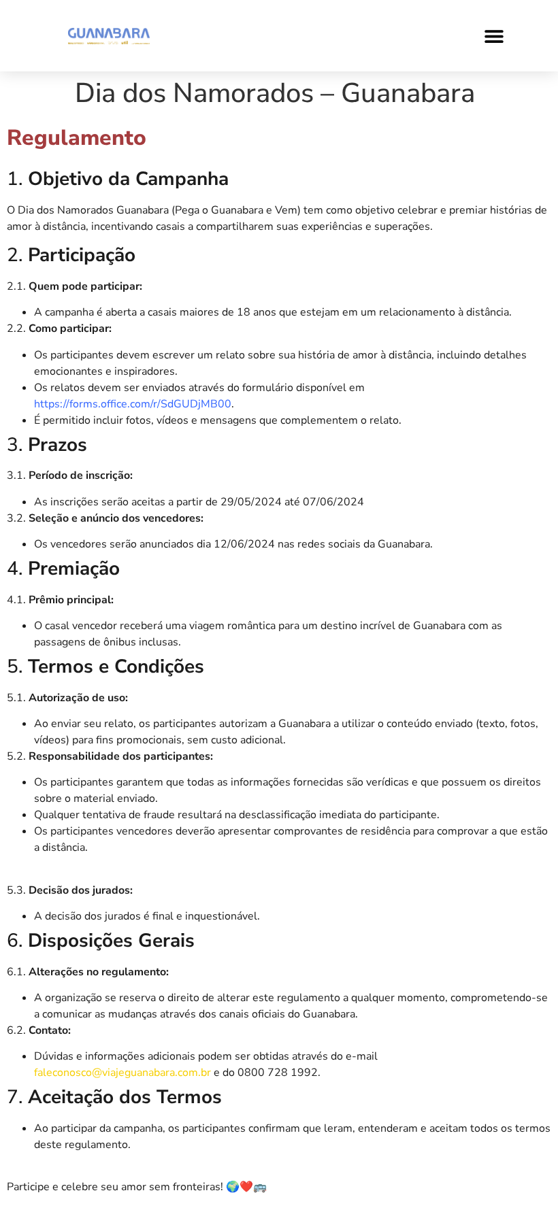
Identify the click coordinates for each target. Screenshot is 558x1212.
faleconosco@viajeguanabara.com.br (124, 1072)
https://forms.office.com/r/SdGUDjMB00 (132, 404)
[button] (494, 35)
